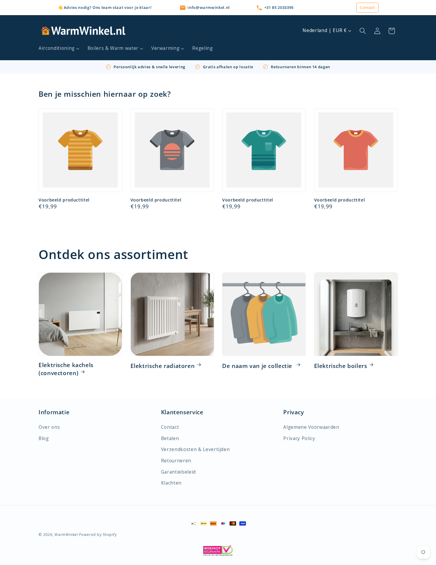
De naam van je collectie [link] (258, 366)
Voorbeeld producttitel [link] (64, 200)
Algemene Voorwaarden (311, 427)
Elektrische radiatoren (163, 366)
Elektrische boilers (340, 366)
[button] (59, 48)
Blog (44, 438)
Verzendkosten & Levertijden (195, 449)
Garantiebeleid (178, 472)
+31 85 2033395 (279, 7)
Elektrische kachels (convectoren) (66, 369)
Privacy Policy (299, 438)
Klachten (171, 483)
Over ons (49, 427)
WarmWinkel (66, 534)
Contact (367, 7)
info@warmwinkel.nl (208, 7)
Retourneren (176, 461)
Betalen (170, 438)
